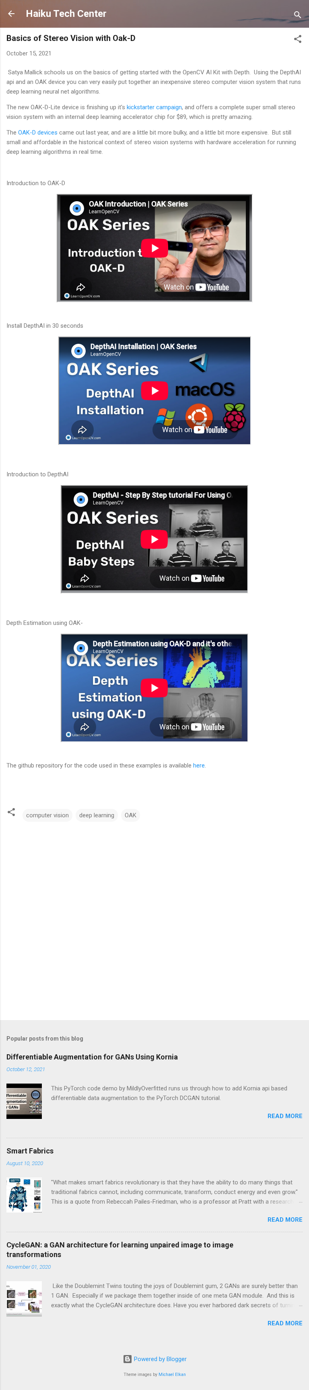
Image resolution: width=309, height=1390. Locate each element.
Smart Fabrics (30, 1151)
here (199, 765)
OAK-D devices (38, 132)
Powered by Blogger (159, 1359)
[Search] (298, 16)
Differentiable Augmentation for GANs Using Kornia (92, 1057)
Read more (285, 1116)
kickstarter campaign (154, 107)
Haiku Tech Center (66, 13)
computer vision (47, 815)
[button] (298, 40)
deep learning (96, 815)
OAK (130, 815)
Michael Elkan (172, 1374)
